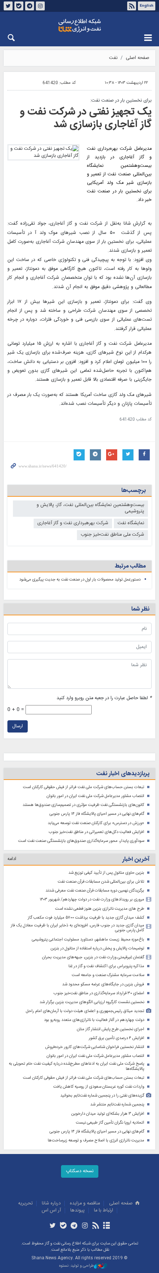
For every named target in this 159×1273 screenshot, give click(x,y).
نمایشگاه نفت (131, 523)
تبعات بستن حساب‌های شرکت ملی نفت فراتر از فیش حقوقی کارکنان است (83, 787)
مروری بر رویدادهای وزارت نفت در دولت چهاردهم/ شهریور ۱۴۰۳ (92, 899)
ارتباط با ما (103, 1210)
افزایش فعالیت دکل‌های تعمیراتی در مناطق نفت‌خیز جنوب (96, 832)
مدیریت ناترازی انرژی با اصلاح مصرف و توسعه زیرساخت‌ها (96, 1140)
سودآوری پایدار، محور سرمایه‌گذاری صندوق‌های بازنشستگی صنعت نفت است (81, 841)
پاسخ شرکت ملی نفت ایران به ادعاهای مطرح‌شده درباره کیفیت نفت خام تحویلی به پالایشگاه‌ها (76, 1066)
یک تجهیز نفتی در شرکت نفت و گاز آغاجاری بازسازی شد (86, 118)
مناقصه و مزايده (85, 1203)
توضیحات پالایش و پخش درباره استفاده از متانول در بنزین (97, 948)
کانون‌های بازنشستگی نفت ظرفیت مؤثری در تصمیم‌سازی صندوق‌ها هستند (83, 805)
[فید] (95, 1226)
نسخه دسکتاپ (80, 1171)
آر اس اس (51, 1210)
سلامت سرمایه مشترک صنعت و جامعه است (108, 975)
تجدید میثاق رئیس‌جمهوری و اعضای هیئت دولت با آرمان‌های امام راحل (85, 1011)
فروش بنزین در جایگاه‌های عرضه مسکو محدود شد (103, 984)
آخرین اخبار (135, 859)
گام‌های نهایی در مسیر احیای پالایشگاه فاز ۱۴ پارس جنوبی (97, 813)
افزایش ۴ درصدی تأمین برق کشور (116, 1038)
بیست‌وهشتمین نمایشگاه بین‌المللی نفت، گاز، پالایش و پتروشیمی (90, 508)
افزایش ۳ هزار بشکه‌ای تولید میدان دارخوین (107, 1113)
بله (18, 5)
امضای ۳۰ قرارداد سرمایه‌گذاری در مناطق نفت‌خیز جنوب (99, 993)
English (146, 6)
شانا (79, 26)
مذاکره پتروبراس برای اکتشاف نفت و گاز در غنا (106, 966)
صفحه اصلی (137, 58)
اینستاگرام (40, 5)
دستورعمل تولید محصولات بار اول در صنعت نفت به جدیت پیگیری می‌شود (80, 579)
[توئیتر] (52, 1226)
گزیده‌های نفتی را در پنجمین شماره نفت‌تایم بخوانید (102, 1095)
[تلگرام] (74, 1226)
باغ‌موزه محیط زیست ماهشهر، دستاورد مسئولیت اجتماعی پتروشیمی (88, 939)
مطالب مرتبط (130, 566)
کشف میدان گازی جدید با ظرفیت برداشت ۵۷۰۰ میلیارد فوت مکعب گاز (86, 917)
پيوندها (77, 1210)
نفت (113, 58)
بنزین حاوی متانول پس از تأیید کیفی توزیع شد (106, 872)
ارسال (17, 726)
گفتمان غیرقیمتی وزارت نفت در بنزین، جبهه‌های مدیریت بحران (93, 957)
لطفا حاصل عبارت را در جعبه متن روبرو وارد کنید (104, 698)
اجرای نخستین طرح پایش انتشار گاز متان (110, 1029)
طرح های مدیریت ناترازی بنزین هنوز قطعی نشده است (99, 908)
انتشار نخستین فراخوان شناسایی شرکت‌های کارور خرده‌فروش (94, 1047)
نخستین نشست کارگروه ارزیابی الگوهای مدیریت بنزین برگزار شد (92, 1002)
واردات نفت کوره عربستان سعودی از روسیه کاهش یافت (98, 1086)
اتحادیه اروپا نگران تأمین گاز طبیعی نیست (110, 1122)
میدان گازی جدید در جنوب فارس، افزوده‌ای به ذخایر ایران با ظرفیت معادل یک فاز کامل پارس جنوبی (77, 928)
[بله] (63, 1226)
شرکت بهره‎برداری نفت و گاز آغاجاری (72, 523)
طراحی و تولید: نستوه (76, 1266)
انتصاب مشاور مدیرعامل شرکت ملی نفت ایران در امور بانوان (95, 796)
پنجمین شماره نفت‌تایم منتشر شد (117, 1104)
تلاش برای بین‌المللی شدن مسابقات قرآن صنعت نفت (101, 881)
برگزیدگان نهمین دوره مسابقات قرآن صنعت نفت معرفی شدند (94, 890)
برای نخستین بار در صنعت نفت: (121, 101)
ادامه (11, 859)
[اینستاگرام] (84, 1226)
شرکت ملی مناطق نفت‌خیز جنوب (112, 535)
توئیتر (8, 5)
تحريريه (25, 1203)
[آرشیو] (106, 1226)
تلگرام (29, 5)
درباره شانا (51, 1203)
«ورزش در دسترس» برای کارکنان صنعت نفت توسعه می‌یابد (96, 823)
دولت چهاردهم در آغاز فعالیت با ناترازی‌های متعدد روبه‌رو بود (94, 1020)
